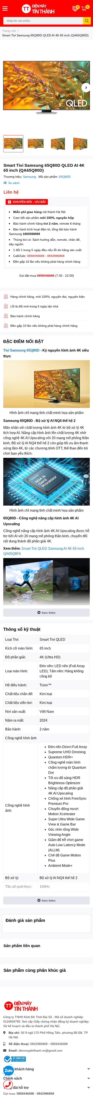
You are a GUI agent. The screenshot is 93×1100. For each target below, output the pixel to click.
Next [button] (86, 87)
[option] (46, 87)
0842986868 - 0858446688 (49, 1044)
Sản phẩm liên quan (21, 945)
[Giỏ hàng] (83, 8)
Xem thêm (49, 612)
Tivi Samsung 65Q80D (21, 350)
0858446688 (45, 275)
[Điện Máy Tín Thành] (39, 8)
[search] (87, 21)
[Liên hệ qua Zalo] (8, 1071)
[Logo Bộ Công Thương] (14, 1058)
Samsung (30, 176)
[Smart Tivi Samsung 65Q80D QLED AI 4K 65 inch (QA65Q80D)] (46, 87)
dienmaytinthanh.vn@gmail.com (41, 1050)
